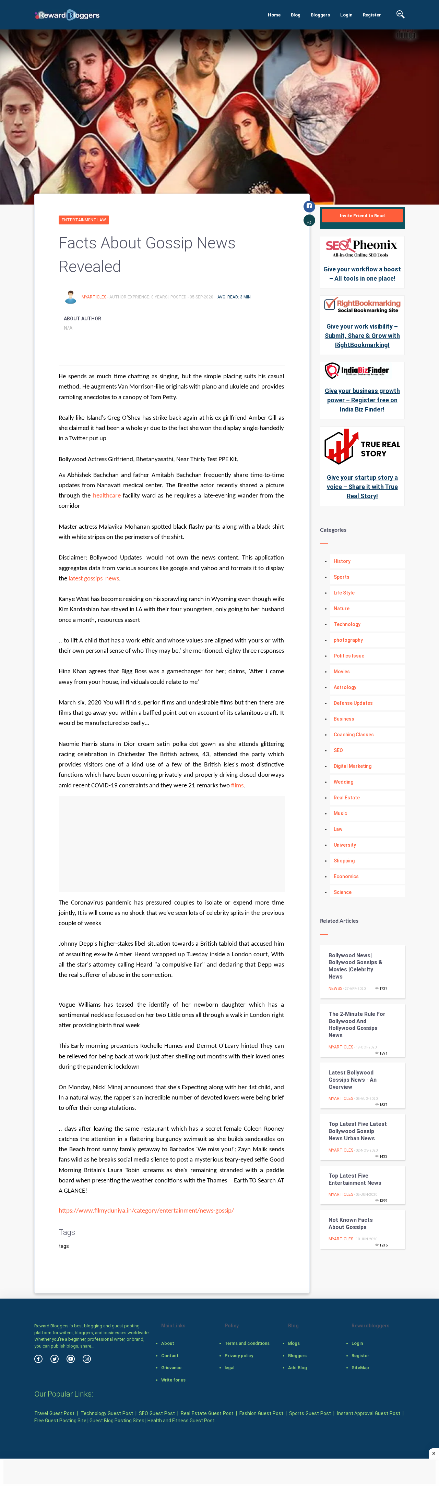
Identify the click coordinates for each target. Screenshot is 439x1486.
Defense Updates (353, 703)
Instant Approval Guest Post (368, 1413)
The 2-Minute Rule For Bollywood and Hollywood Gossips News (357, 1025)
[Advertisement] (172, 844)
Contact (170, 1355)
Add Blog (297, 1367)
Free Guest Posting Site (60, 1420)
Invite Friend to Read (362, 215)
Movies (342, 671)
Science (343, 892)
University (345, 845)
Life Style (344, 592)
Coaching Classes (354, 734)
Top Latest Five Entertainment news (355, 1179)
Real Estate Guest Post (207, 1413)
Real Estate (347, 797)
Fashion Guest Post (261, 1413)
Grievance (171, 1367)
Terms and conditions (247, 1343)
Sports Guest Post (310, 1413)
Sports (341, 577)
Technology (347, 624)
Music (340, 813)
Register (372, 14)
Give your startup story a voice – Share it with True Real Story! (362, 487)
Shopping (344, 860)
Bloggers (320, 14)
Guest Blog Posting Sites (117, 1420)
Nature (341, 608)
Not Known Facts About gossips (351, 1223)
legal (229, 1367)
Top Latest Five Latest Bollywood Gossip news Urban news (358, 1131)
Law (338, 829)
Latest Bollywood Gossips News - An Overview (353, 1079)
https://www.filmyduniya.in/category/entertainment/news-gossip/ (146, 1211)
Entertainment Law (84, 220)
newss (335, 988)
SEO (338, 750)
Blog (295, 14)
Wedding (343, 782)
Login (346, 14)
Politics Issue (349, 656)
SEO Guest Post (157, 1413)
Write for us (173, 1380)
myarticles (94, 297)
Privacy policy (239, 1355)
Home (274, 14)
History (342, 561)
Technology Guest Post (107, 1413)
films (237, 786)
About (167, 1343)
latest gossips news (94, 579)
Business (344, 719)
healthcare (107, 496)
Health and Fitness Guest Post (181, 1420)
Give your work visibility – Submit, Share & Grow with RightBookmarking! (362, 335)
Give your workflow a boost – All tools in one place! (362, 274)
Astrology (345, 687)
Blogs (294, 1343)
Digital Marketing (352, 766)
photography (348, 640)
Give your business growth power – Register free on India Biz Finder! (362, 400)
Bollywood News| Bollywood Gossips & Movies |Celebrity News (355, 966)
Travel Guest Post (54, 1413)
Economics (346, 876)
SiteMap (360, 1367)
